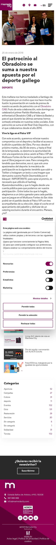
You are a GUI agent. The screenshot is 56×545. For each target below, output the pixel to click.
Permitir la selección (28, 315)
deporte (7, 88)
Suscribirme (28, 471)
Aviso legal (12, 539)
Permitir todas (28, 306)
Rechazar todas (28, 323)
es (43, 13)
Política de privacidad (28, 539)
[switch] (49, 272)
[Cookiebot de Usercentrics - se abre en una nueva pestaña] (41, 219)
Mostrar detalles (40, 298)
